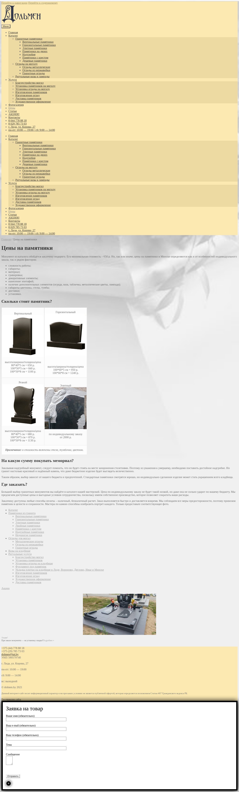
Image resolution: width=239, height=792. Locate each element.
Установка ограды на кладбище (34, 563)
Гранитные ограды (33, 73)
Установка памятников (29, 560)
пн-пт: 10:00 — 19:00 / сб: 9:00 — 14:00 (31, 129)
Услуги (12, 79)
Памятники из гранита (22, 513)
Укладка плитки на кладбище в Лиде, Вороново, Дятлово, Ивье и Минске (59, 569)
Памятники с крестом (35, 57)
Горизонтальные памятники (39, 45)
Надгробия (28, 54)
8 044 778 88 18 (17, 120)
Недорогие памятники (28, 535)
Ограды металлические (36, 67)
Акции (5, 588)
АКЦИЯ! (13, 114)
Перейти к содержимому (43, 2)
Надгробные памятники (29, 532)
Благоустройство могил (29, 82)
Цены (11, 107)
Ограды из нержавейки (36, 70)
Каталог (13, 35)
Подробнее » (48, 640)
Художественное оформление (33, 101)
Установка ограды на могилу (32, 89)
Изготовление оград (27, 95)
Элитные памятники (34, 48)
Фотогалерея (16, 104)
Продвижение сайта (11, 699)
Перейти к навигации (14, 2)
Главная (13, 32)
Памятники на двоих (34, 51)
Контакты (14, 117)
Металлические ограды (29, 541)
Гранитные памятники (28, 38)
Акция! (4, 637)
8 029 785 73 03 (17, 123)
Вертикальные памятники (38, 41)
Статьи (12, 111)
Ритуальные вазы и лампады (32, 76)
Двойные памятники (27, 525)
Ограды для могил (19, 538)
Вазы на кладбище (19, 550)
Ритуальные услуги (20, 554)
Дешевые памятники (34, 60)
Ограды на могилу (26, 63)
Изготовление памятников (31, 92)
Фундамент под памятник (30, 566)
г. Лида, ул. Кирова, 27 (21, 126)
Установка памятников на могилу (35, 85)
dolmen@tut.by (10, 654)
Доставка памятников (28, 98)
